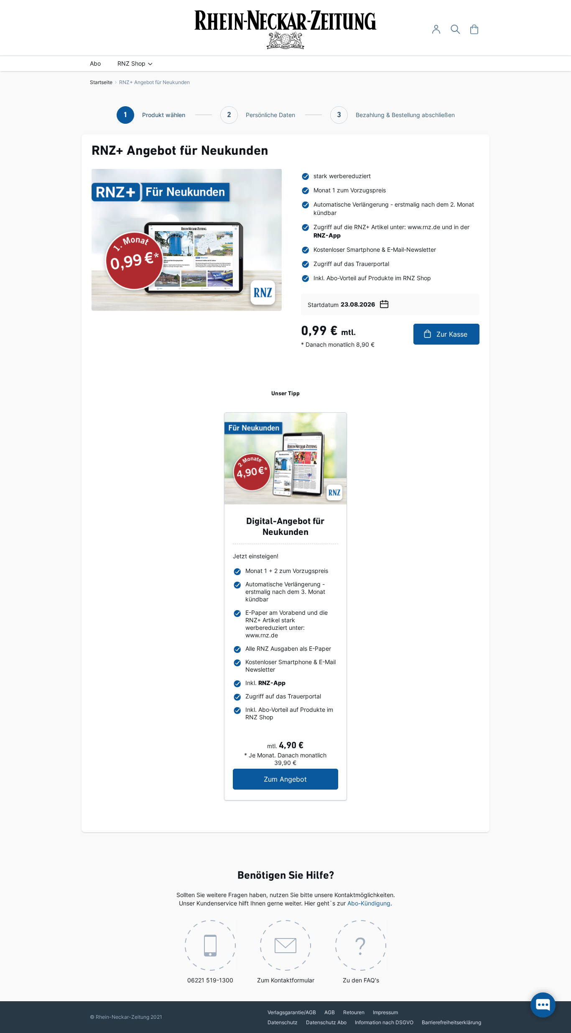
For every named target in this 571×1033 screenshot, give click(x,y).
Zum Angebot (301, 779)
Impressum (385, 1012)
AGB (329, 1012)
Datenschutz (283, 1022)
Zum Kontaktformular (285, 980)
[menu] (285, 63)
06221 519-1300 (210, 980)
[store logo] (286, 30)
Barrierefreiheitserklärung (451, 1022)
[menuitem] (95, 63)
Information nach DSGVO (384, 1022)
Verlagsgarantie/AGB (292, 1012)
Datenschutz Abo (326, 1022)
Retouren (354, 1012)
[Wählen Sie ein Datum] (384, 303)
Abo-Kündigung (368, 903)
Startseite (101, 82)
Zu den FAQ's (361, 980)
